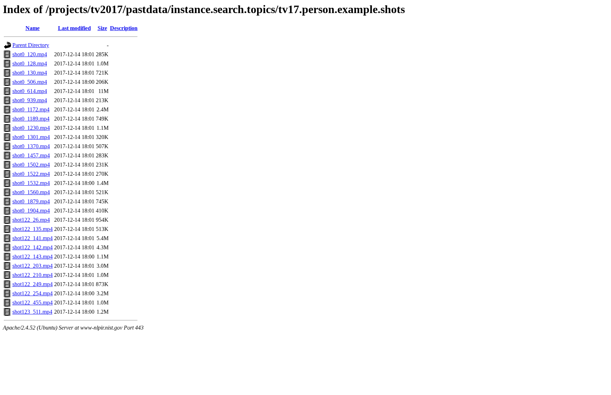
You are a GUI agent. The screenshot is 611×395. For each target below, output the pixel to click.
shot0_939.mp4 (29, 100)
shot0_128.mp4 (29, 63)
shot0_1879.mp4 (31, 201)
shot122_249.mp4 (32, 284)
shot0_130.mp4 (29, 73)
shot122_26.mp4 (31, 220)
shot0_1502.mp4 (31, 165)
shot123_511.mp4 (32, 312)
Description (124, 28)
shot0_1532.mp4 (31, 183)
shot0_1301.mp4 (31, 137)
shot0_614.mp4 (29, 91)
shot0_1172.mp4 (31, 109)
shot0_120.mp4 (29, 54)
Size (102, 28)
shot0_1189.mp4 (31, 119)
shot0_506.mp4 (29, 82)
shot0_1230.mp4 (31, 128)
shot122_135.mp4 (32, 229)
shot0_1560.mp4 (31, 192)
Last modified (74, 28)
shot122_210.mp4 (32, 275)
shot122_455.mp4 (32, 303)
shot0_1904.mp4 (31, 211)
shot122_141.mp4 (32, 238)
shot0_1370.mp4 (31, 146)
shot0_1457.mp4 (31, 155)
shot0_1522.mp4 (31, 174)
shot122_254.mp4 (32, 293)
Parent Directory (30, 45)
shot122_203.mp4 (32, 266)
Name (32, 28)
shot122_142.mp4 (32, 247)
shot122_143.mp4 (32, 257)
